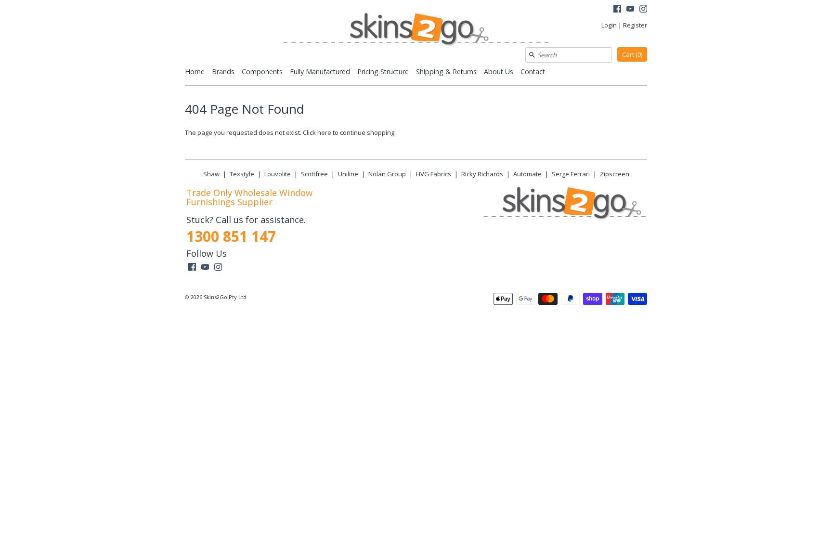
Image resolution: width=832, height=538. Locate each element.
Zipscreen (614, 174)
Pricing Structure (383, 71)
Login (609, 25)
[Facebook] (617, 10)
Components (262, 71)
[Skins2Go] (416, 30)
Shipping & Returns (446, 71)
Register (635, 25)
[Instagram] (643, 10)
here (324, 132)
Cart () (632, 54)
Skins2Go (215, 297)
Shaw (211, 174)
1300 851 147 (231, 236)
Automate (527, 174)
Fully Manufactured (320, 71)
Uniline (348, 174)
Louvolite (277, 174)
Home (195, 71)
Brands (223, 71)
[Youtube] (630, 10)
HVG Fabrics (433, 174)
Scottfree (314, 174)
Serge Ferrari (571, 174)
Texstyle (242, 174)
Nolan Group (387, 174)
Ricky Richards (482, 174)
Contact (532, 71)
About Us (498, 71)
